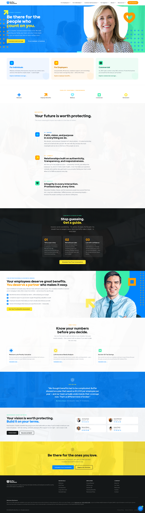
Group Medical (90, 483)
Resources (121, 2)
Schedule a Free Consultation (63, 467)
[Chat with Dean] (140, 508)
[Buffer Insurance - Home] (12, 2)
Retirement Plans (90, 492)
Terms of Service (129, 510)
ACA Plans (61, 485)
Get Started (132, 2)
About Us (116, 483)
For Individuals (77, 2)
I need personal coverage (16, 41)
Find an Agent (12, 432)
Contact (116, 492)
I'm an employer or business (36, 41)
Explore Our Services (84, 467)
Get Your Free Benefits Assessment (19, 309)
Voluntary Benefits (91, 489)
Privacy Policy (120, 510)
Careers (116, 489)
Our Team (116, 485)
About (112, 2)
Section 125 (89, 487)
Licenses (136, 510)
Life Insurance (62, 487)
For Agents (104, 2)
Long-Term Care (63, 489)
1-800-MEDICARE (86, 502)
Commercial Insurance (90, 2)
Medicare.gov (78, 502)
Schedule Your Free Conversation (72, 262)
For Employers (65, 2)
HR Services (89, 485)
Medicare (61, 483)
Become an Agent (26, 433)
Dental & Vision (62, 492)
